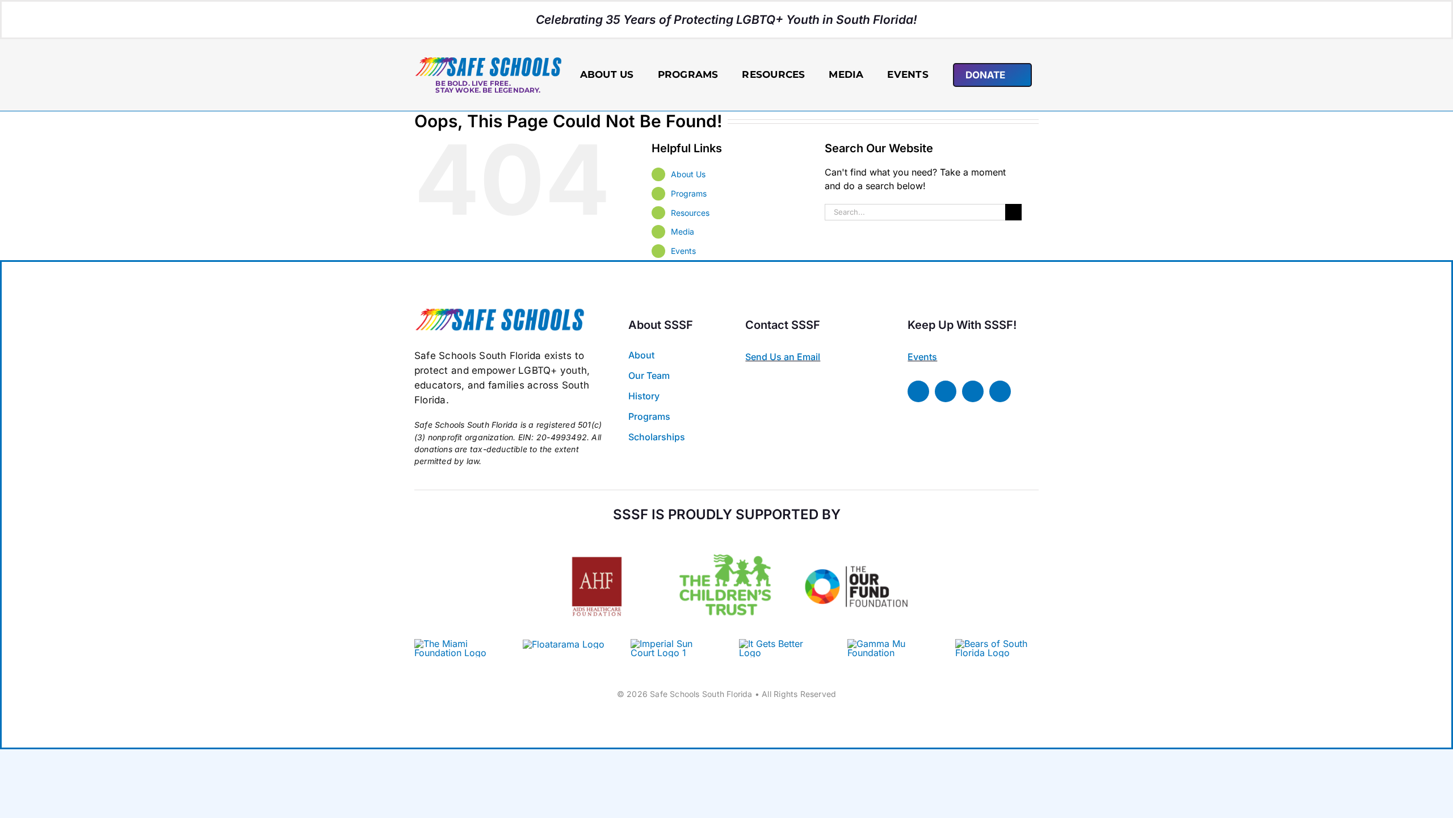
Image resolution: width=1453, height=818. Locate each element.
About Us (688, 174)
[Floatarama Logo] (563, 644)
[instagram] (973, 391)
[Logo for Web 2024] (488, 60)
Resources (690, 213)
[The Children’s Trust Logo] (726, 538)
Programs (689, 193)
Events (683, 251)
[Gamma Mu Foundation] (889, 643)
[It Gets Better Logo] (780, 643)
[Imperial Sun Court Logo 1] (668, 643)
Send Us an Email (782, 356)
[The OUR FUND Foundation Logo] (856, 538)
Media (682, 231)
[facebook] (918, 391)
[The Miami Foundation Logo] (456, 643)
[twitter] (945, 391)
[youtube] (1000, 391)
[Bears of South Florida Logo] (997, 643)
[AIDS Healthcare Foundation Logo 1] (596, 546)
